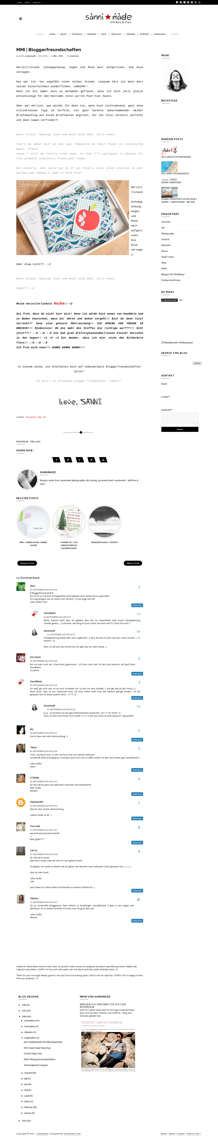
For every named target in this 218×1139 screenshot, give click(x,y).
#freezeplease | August (104, 542)
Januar (28, 1113)
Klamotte (166, 245)
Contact (37, 2)
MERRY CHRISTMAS (171, 182)
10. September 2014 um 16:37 (43, 733)
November (30, 1026)
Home (19, 2)
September (30, 1038)
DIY (163, 228)
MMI (61, 56)
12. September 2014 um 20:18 (44, 854)
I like (55, 56)
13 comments (73, 56)
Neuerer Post (27, 563)
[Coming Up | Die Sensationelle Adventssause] (69, 522)
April (27, 1096)
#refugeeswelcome (170, 280)
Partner (130, 34)
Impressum (160, 34)
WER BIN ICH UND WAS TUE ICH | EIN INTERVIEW (103, 1005)
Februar (28, 1107)
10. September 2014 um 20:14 (43, 751)
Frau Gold (35, 826)
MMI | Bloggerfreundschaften (39, 1059)
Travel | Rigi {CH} (33, 1053)
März (27, 1101)
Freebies (91, 34)
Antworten (137, 605)
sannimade (30, 56)
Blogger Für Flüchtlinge (173, 274)
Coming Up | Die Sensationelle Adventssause (69, 545)
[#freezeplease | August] (104, 522)
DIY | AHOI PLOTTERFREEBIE (176, 157)
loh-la (33, 850)
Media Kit (116, 34)
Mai (26, 1090)
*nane (33, 747)
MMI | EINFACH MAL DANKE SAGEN (33, 543)
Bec (31, 729)
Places (164, 251)
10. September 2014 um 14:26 (43, 661)
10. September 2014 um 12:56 (43, 590)
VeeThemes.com (72, 1134)
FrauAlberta (49, 613)
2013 (24, 1120)
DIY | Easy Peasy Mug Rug (37, 1048)
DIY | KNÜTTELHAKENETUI (175, 173)
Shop (103, 34)
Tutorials (77, 34)
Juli (26, 1078)
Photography (167, 233)
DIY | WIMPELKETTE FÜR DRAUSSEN (43, 1042)
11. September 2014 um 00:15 (43, 806)
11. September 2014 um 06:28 (61, 709)
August (28, 1073)
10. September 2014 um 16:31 (43, 685)
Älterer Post (133, 563)
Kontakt (144, 34)
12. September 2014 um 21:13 (43, 902)
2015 (24, 1010)
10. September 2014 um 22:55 (43, 781)
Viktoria (34, 898)
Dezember (30, 1020)
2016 (24, 1005)
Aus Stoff (165, 222)
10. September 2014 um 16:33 (57, 617)
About (27, 2)
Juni (26, 1084)
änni (32, 586)
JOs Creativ (35, 657)
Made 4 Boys (167, 257)
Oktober (28, 1032)
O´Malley (34, 777)
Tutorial (165, 239)
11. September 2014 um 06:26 (61, 634)
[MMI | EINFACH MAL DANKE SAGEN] (33, 522)
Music (164, 268)
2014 (24, 1016)
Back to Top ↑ (194, 1134)
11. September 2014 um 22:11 (43, 830)
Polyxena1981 (36, 802)
